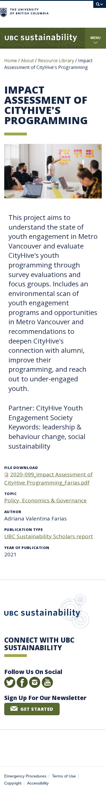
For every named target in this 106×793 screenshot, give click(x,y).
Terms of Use (64, 776)
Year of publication (26, 547)
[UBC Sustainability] (40, 38)
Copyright (12, 783)
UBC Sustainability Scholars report (48, 536)
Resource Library (56, 60)
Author (12, 511)
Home (10, 60)
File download (21, 467)
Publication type (23, 529)
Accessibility (38, 783)
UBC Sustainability (46, 612)
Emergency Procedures (25, 776)
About (27, 60)
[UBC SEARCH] (99, 7)
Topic (10, 493)
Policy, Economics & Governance (45, 500)
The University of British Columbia (70, 11)
